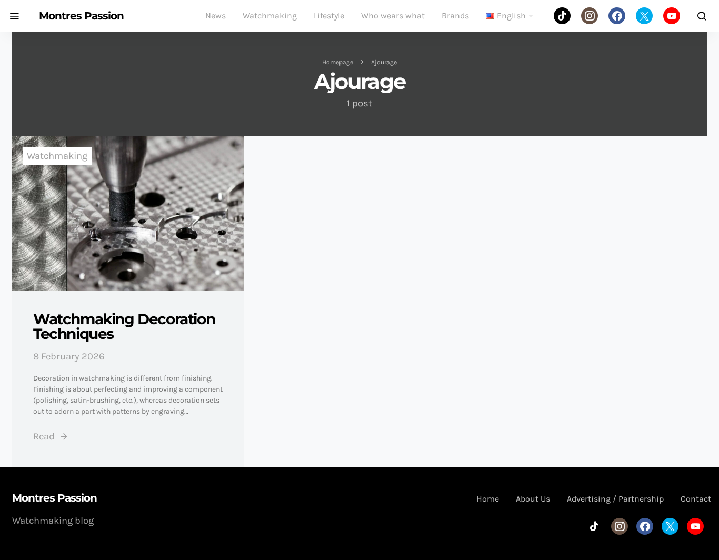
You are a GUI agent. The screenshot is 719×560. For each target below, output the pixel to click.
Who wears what (393, 16)
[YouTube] (671, 15)
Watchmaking (270, 16)
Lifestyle (329, 16)
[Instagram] (589, 15)
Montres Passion (81, 16)
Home (487, 499)
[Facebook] (616, 15)
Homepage (337, 62)
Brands (455, 16)
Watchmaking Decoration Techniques (124, 326)
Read (44, 436)
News (215, 16)
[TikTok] (562, 15)
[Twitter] (644, 15)
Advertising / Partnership (615, 499)
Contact (696, 499)
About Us (533, 499)
